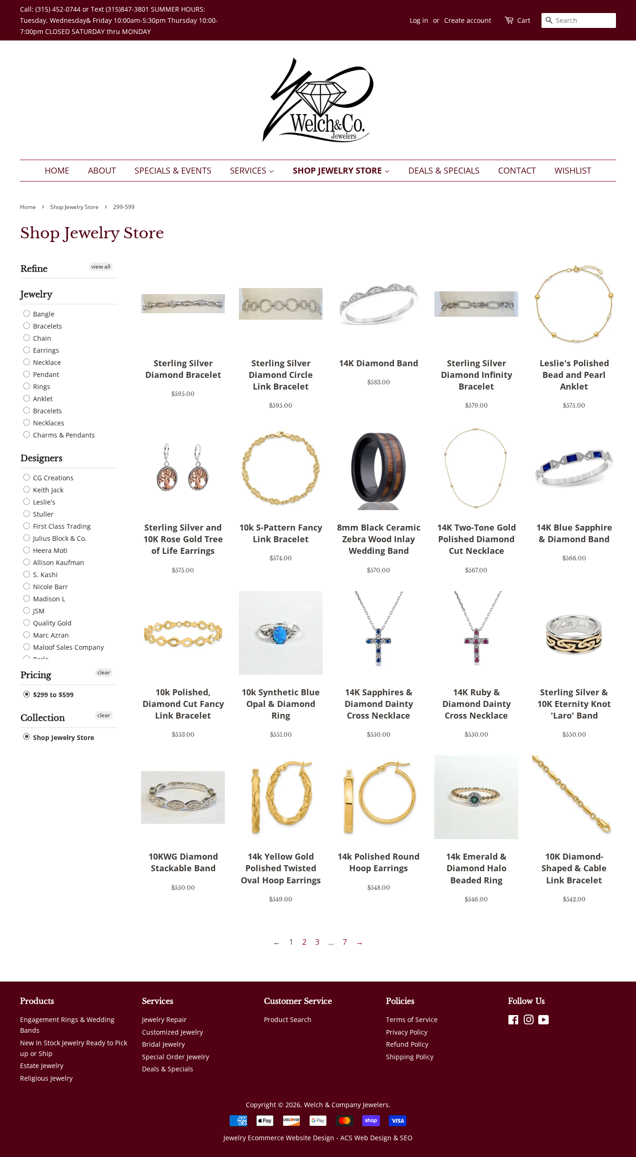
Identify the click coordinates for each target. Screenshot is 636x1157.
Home (57, 170)
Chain (41, 338)
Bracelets (46, 326)
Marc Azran (50, 635)
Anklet (42, 398)
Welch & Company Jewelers (346, 1104)
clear (103, 672)
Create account (467, 20)
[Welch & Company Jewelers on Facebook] (513, 1021)
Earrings (45, 350)
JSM (38, 610)
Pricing (35, 675)
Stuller (42, 514)
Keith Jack (47, 489)
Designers (41, 458)
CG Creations (52, 477)
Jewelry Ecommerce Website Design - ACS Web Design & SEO (318, 1137)
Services (249, 170)
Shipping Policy (409, 1056)
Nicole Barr (49, 586)
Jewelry (36, 294)
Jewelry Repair (164, 1019)
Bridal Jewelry (163, 1044)
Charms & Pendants (63, 435)
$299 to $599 (52, 694)
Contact (517, 170)
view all (100, 266)
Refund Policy (407, 1044)
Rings (40, 386)
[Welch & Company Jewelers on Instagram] (528, 1021)
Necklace (46, 362)
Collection (42, 718)
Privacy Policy (406, 1032)
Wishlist (573, 170)
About (102, 170)
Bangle (42, 313)
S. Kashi (44, 574)
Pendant (45, 374)
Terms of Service (412, 1019)
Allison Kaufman (57, 562)
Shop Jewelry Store (338, 170)
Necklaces (47, 422)
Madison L (48, 598)
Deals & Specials (444, 170)
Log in (419, 20)
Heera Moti (49, 550)
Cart (523, 20)
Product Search (287, 1019)
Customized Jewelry (172, 1032)
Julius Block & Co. (59, 538)
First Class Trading (61, 526)
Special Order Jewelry (175, 1056)
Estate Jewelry (41, 1065)
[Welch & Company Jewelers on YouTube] (543, 1021)
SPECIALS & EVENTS (173, 170)
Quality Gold (51, 623)
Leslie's (43, 502)
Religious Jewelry (46, 1078)
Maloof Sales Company (67, 647)
